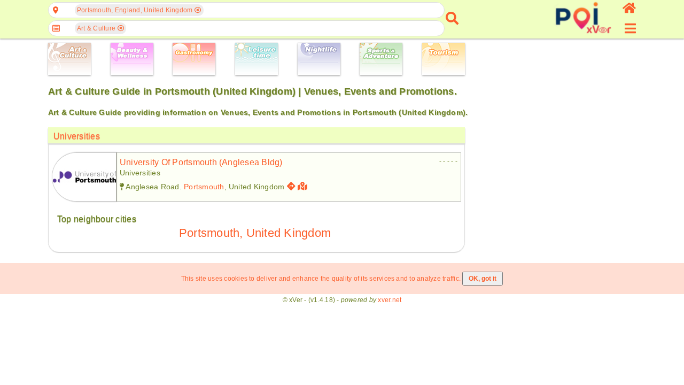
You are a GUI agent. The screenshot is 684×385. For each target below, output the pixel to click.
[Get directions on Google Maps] (291, 186)
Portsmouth (204, 186)
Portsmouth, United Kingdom (255, 233)
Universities (76, 136)
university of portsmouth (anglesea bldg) (201, 162)
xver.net (389, 300)
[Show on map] (304, 186)
